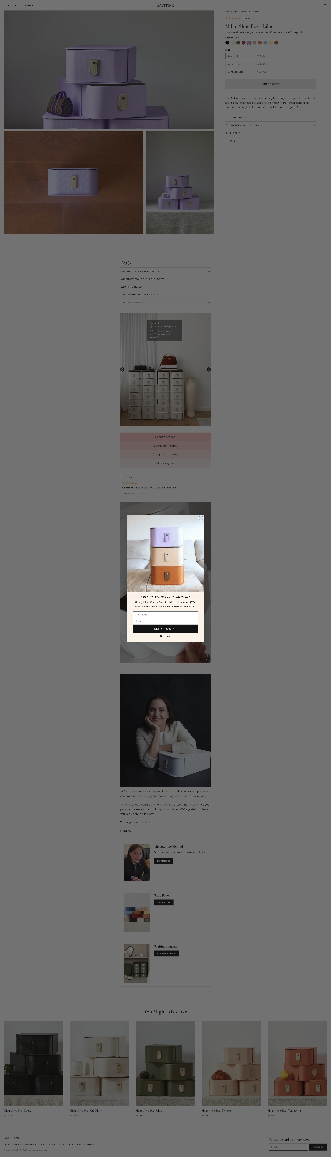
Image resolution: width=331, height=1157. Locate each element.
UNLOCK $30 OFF (165, 628)
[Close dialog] (201, 518)
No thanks (165, 636)
